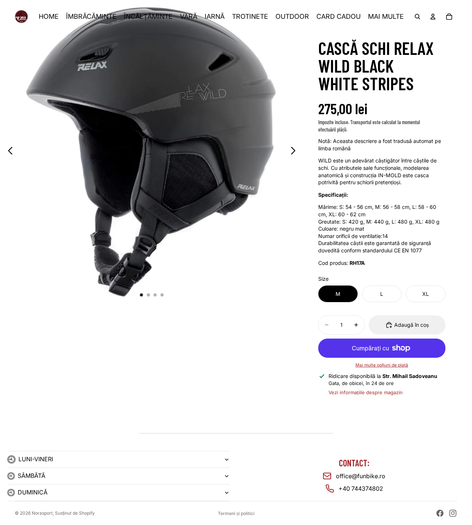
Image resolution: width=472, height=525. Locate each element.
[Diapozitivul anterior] (8, 151)
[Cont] (433, 16)
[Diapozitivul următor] (295, 151)
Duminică (33, 492)
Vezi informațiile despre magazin (366, 392)
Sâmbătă (31, 475)
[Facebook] (439, 513)
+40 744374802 (361, 488)
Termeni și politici (236, 513)
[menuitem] (385, 17)
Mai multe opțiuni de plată (381, 365)
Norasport (42, 513)
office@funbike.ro (360, 476)
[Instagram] (452, 513)
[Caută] (417, 16)
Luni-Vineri (35, 459)
